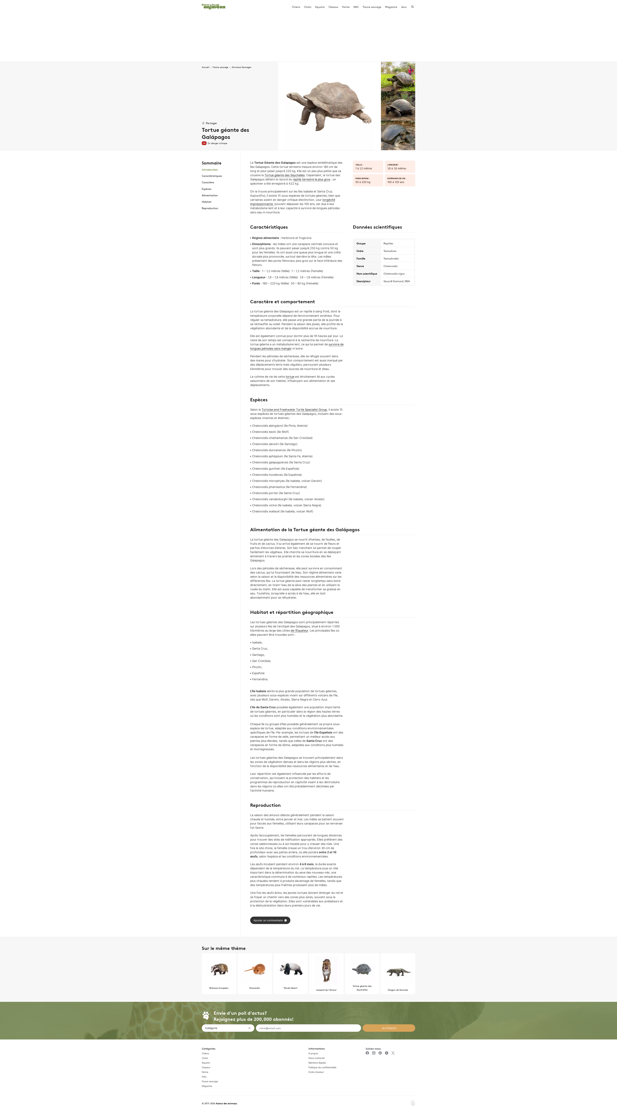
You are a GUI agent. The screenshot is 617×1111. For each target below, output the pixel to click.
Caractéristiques (212, 176)
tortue (290, 376)
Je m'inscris (389, 1028)
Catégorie (211, 1028)
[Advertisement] (308, 37)
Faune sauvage (372, 6)
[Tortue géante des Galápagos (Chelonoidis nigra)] (329, 106)
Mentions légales (317, 1062)
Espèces (206, 189)
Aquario (320, 6)
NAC (356, 6)
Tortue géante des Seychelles (284, 175)
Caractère (208, 182)
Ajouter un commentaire (268, 920)
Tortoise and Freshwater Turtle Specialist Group (294, 409)
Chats (307, 6)
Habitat (206, 201)
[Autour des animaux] (213, 6)
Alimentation (210, 195)
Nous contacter (316, 1058)
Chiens (296, 6)
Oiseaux (333, 6)
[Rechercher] (412, 6)
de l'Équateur (299, 630)
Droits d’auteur (316, 1072)
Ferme (346, 6)
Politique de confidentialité (322, 1067)
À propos (313, 1053)
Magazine (391, 6)
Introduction (210, 169)
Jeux (404, 6)
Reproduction (210, 208)
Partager (211, 123)
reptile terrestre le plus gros (311, 179)
